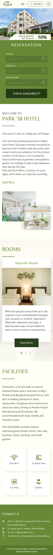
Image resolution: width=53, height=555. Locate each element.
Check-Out (10, 66)
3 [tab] (30, 353)
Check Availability (26, 93)
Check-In (10, 54)
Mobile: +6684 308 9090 (34, 528)
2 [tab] (26, 353)
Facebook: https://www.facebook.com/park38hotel (29, 536)
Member (37, 4)
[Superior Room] (26, 300)
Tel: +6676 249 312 (15, 528)
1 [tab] (22, 353)
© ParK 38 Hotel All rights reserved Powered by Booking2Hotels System (26, 550)
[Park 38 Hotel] (7, 4)
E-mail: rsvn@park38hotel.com (20, 532)
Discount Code (12, 77)
